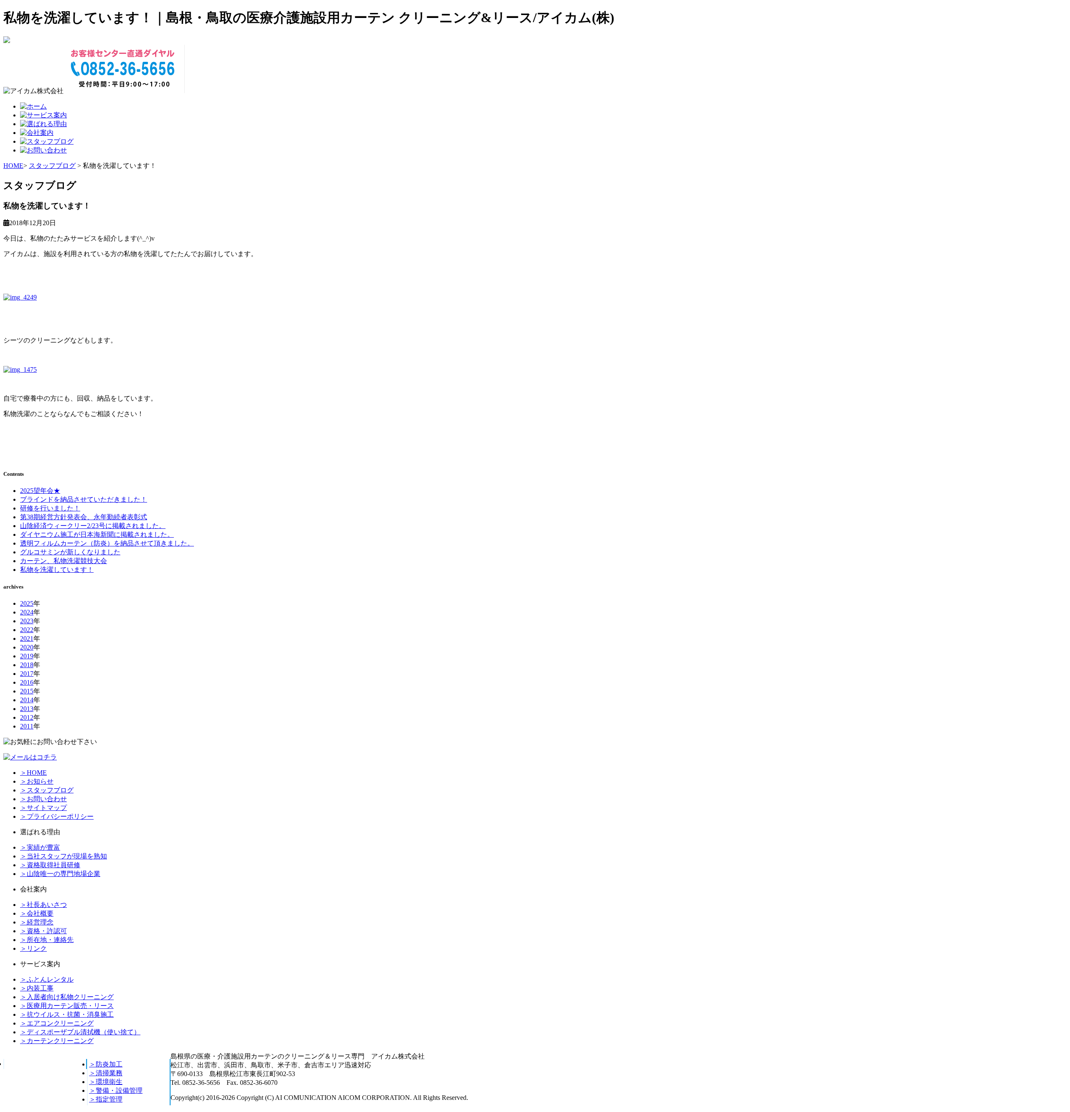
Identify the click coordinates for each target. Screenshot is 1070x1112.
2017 (26, 673)
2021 (26, 638)
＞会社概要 (37, 913)
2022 (26, 629)
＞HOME (33, 772)
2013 (26, 708)
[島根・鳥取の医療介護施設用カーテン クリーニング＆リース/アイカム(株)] (6, 40)
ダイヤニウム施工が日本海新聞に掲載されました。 (97, 534)
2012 (26, 717)
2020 (26, 647)
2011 (26, 726)
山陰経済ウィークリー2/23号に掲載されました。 (93, 525)
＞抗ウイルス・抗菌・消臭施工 (67, 1014)
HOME (13, 165)
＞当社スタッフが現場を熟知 (63, 856)
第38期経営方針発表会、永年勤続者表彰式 (83, 516)
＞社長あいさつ (43, 904)
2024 (26, 612)
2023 (26, 621)
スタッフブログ (52, 165)
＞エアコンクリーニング (57, 1023)
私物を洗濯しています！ (57, 569)
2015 (26, 691)
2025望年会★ (40, 490)
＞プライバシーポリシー (57, 816)
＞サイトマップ (43, 807)
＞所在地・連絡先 (47, 939)
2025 (26, 603)
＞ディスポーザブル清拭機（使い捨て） (80, 1032)
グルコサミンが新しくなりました (70, 552)
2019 (26, 656)
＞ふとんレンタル (47, 979)
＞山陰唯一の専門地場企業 (60, 873)
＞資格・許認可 (43, 930)
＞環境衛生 (105, 1081)
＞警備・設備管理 (116, 1090)
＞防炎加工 (105, 1064)
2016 (26, 682)
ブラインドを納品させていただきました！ (83, 499)
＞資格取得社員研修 (50, 864)
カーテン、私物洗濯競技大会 (63, 560)
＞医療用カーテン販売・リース (67, 1005)
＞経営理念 (37, 922)
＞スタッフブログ (47, 790)
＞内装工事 (37, 988)
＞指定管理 (105, 1099)
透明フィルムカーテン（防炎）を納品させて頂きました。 (107, 543)
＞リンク (33, 948)
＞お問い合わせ (43, 798)
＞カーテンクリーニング (57, 1040)
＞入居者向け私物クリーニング (67, 996)
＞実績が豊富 (40, 847)
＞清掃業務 (105, 1072)
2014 (26, 699)
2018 (26, 664)
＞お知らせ (37, 781)
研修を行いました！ (50, 508)
